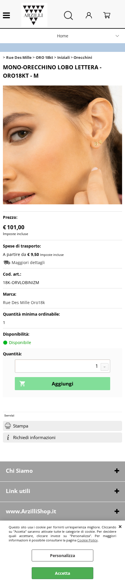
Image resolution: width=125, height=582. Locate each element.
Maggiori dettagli (28, 262)
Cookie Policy (87, 540)
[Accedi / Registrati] (93, 15)
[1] (62, 366)
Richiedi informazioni (34, 437)
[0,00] (111, 15)
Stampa (20, 426)
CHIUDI (120, 526)
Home (62, 36)
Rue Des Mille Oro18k (24, 302)
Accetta (62, 573)
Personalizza (62, 555)
